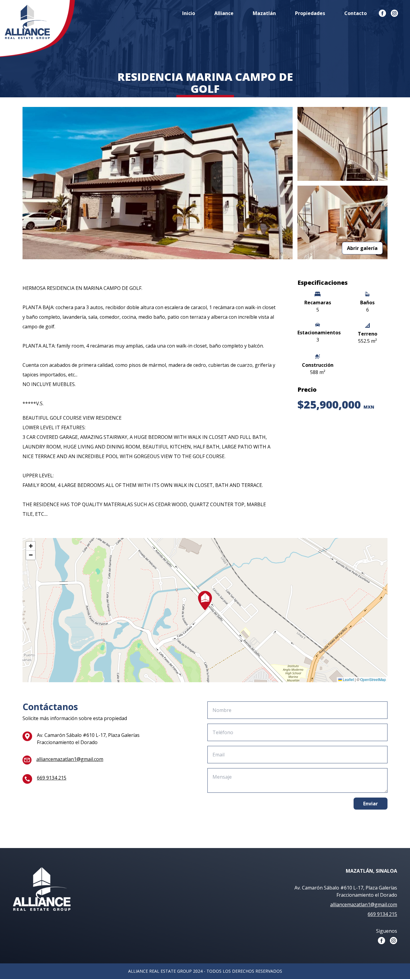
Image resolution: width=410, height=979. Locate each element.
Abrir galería (362, 248)
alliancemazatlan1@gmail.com (69, 759)
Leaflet (348, 679)
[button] (205, 600)
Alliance (224, 13)
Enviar (370, 803)
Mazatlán (264, 13)
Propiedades (310, 13)
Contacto (355, 13)
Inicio (188, 13)
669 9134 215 (51, 777)
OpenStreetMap (373, 679)
